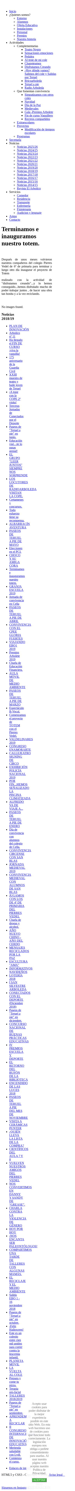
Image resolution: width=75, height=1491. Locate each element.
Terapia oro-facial (15, 1390)
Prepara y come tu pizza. (15, 1382)
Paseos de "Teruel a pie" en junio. (15, 432)
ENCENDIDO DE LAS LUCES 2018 (18, 1088)
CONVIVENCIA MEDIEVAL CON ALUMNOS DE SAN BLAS (20, 883)
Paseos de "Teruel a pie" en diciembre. (15, 1015)
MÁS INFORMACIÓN (39, 1485)
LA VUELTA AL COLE (15, 1371)
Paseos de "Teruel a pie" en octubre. (15, 1317)
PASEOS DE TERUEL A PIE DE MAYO (15, 537)
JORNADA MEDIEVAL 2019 (17, 868)
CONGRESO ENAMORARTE (20, 748)
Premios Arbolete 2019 (14, 656)
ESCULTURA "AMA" (18, 963)
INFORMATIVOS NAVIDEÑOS (20, 970)
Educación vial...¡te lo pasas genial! (15, 446)
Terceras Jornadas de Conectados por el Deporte (16, 414)
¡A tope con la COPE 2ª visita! (14, 397)
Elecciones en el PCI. (15, 550)
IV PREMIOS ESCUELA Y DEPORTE (16, 1051)
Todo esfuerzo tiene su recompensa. (16, 515)
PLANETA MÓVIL (16, 1362)
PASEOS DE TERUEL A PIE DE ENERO (15, 819)
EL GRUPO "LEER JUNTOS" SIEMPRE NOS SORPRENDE (18, 465)
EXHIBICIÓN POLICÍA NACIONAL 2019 (18, 772)
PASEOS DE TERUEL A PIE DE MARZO (15, 697)
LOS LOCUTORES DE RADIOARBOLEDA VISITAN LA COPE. (23, 487)
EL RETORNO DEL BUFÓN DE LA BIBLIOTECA (18, 1071)
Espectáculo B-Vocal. (16, 709)
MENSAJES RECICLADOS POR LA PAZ (19, 953)
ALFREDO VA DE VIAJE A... (16, 805)
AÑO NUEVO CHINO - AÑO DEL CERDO (16, 937)
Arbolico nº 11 (14, 334)
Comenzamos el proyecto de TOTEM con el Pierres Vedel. (17, 725)
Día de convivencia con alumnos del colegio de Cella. (16, 838)
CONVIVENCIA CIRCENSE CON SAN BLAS (20, 855)
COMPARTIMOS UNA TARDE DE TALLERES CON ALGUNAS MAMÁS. (20, 1262)
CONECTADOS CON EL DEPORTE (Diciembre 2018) (19, 999)
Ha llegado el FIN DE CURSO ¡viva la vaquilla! (15, 346)
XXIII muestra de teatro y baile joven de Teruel (15, 381)
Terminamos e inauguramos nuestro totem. (17, 576)
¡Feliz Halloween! (16, 1327)
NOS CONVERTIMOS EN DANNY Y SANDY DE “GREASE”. (20, 1194)
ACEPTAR (39, 1480)
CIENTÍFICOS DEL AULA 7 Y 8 (18, 1154)
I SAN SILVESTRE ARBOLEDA (18, 986)
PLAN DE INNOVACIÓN (19, 327)
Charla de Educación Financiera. (16, 666)
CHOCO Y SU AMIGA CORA (14, 560)
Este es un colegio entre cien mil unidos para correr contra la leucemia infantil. (15, 1345)
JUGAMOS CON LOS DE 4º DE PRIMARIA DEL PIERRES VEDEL (16, 906)
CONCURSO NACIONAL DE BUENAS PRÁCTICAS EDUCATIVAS (19, 1032)
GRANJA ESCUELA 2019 (16, 590)
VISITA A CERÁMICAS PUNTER (18, 1125)
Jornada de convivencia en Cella (16, 600)
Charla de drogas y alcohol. (15, 923)
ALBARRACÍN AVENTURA (19, 525)
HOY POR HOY (16, 1230)
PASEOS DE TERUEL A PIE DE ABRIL (15, 614)
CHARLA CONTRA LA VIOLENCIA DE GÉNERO (17, 1216)
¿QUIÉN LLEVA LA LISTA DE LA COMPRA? (16, 1138)
